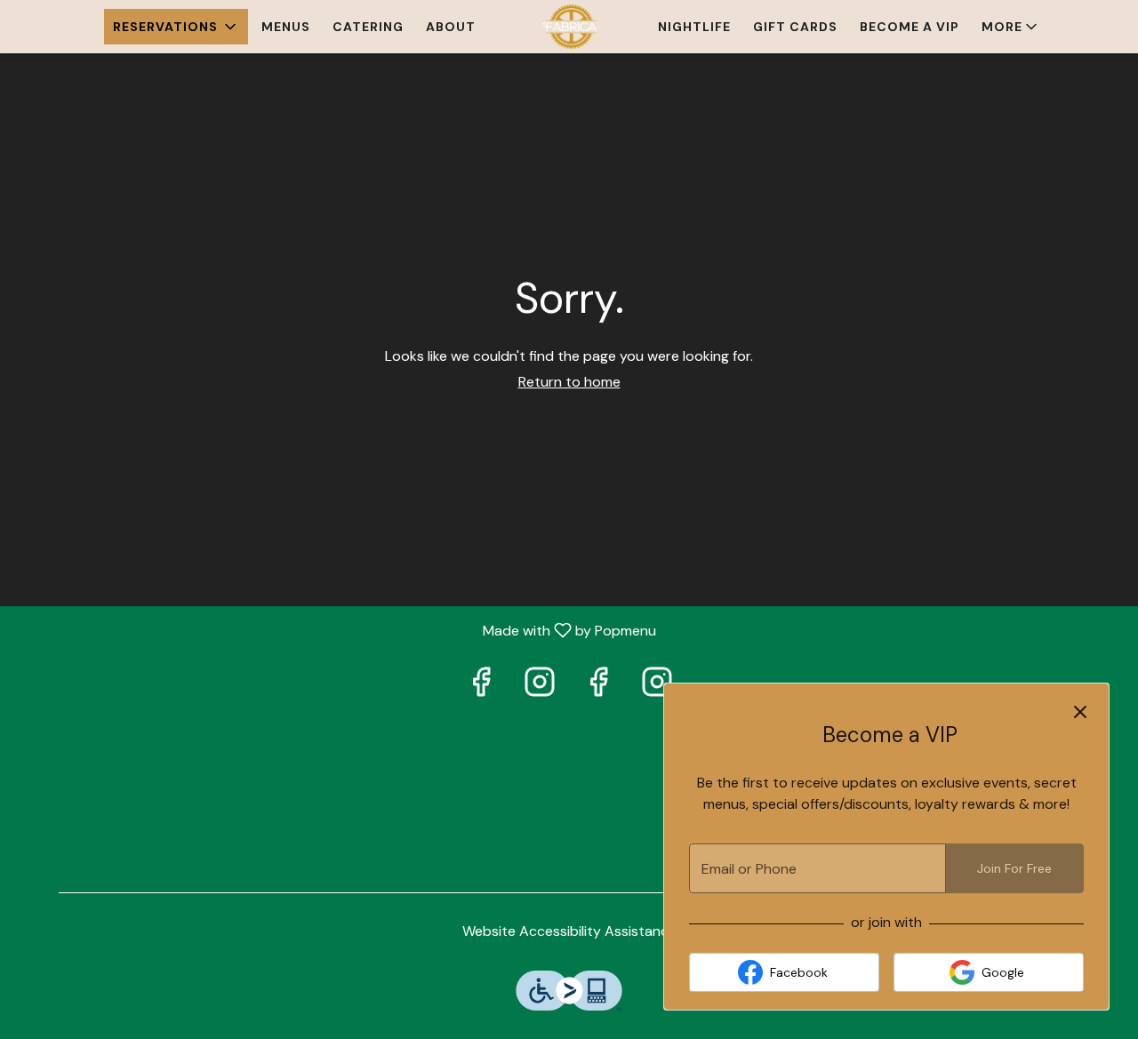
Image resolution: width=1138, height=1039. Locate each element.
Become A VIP (909, 27)
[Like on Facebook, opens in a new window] (481, 686)
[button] (176, 26)
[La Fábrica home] (569, 26)
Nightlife (694, 27)
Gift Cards (795, 27)
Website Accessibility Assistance (569, 931)
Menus (285, 27)
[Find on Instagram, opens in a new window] (540, 686)
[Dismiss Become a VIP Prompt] (1080, 712)
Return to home (569, 381)
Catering (368, 27)
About (451, 27)
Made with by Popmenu (334, 630)
